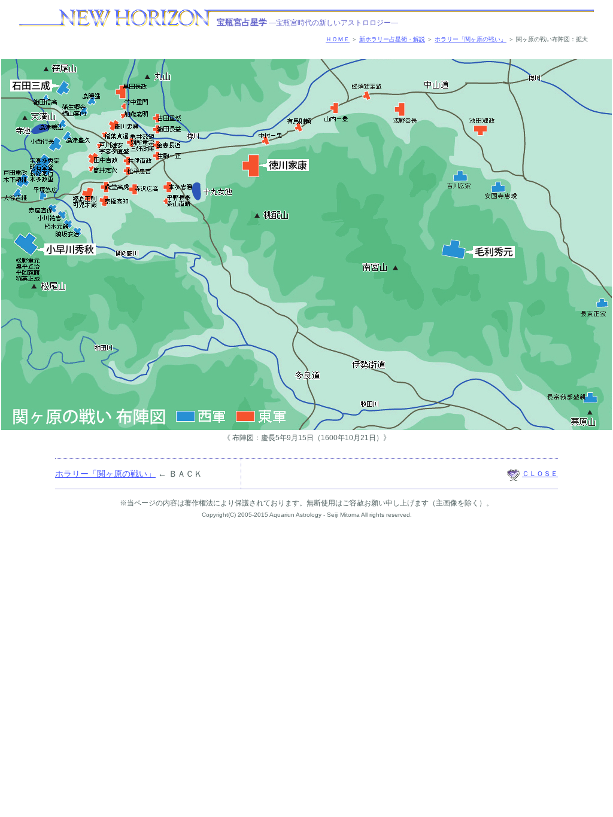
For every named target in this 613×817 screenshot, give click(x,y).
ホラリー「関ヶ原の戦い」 (470, 39)
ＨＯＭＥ (338, 39)
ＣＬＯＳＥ (540, 474)
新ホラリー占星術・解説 (392, 39)
